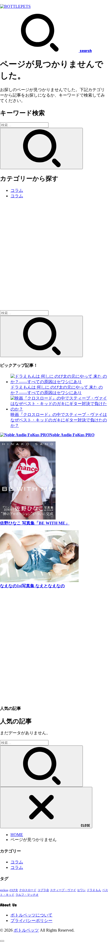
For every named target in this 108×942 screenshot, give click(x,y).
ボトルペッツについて (31, 915)
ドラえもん (94, 890)
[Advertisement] (54, 256)
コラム (16, 190)
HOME (16, 834)
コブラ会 (43, 890)
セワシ (81, 890)
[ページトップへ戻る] (2, 941)
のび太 (13, 890)
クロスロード (27, 890)
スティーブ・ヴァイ (63, 890)
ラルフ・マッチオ (27, 894)
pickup (4, 890)
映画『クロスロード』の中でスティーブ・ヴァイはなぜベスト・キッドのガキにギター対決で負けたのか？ (58, 420)
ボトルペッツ (26, 930)
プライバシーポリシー (31, 920)
